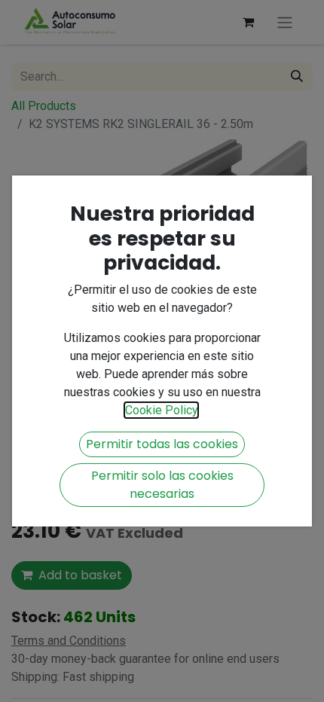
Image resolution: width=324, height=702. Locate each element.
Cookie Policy (161, 410)
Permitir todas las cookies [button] (162, 444)
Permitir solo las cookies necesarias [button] (162, 484)
